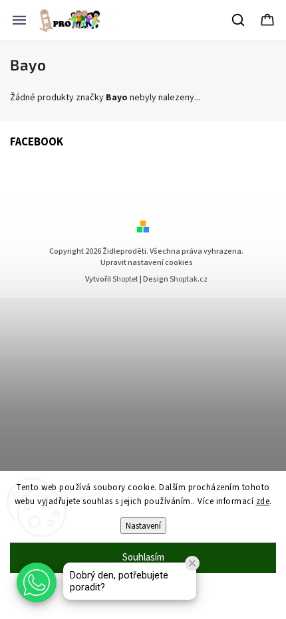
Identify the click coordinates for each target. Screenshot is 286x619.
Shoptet (125, 279)
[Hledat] (239, 20)
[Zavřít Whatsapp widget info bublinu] (192, 563)
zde (263, 501)
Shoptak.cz (189, 279)
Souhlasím (143, 558)
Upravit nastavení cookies (146, 262)
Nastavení (143, 525)
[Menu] (19, 20)
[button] (37, 582)
